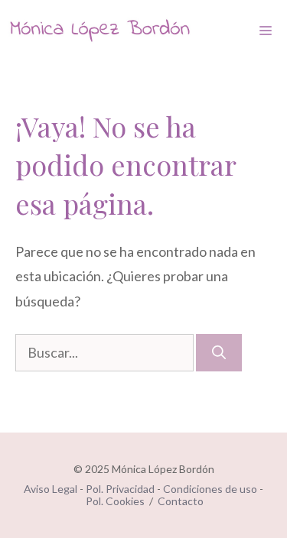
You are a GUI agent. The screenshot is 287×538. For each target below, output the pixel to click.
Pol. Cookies (115, 500)
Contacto (181, 500)
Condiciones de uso (210, 488)
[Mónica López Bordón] (99, 30)
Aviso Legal (50, 488)
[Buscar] (219, 352)
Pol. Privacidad (120, 488)
